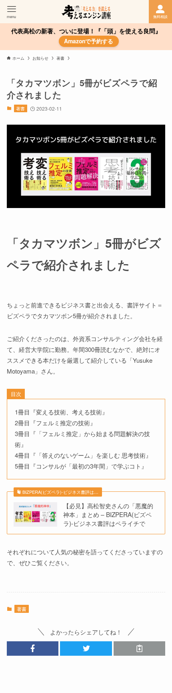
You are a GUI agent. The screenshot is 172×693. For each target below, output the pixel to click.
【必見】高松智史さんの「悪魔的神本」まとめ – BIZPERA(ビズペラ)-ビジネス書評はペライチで (108, 514)
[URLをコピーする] (139, 648)
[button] (32, 648)
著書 (20, 108)
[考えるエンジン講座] (86, 11)
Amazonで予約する (88, 41)
